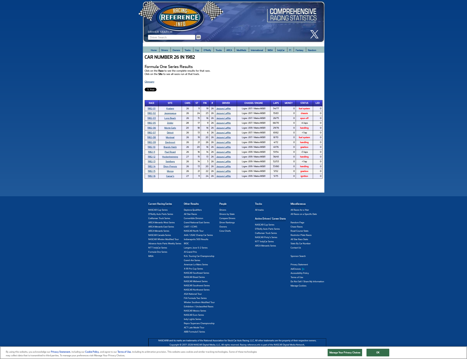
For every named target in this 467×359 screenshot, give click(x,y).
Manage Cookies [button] (298, 285)
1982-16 (151, 176)
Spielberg (170, 161)
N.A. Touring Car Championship (199, 256)
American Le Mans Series (196, 264)
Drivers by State (227, 214)
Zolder (170, 123)
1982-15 (151, 171)
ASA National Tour (193, 294)
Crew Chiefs (225, 231)
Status (304, 103)
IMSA (270, 50)
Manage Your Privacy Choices (344, 352)
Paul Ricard (170, 152)
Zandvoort (170, 142)
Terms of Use (297, 277)
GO (198, 37)
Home (154, 50)
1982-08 (151, 137)
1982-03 (151, 118)
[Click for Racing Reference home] (234, 21)
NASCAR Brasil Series (194, 277)
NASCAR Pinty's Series (266, 237)
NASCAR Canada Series (159, 235)
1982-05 (151, 123)
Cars (187, 103)
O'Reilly (207, 50)
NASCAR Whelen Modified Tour (163, 239)
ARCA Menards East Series (161, 226)
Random (312, 50)
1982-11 (151, 152)
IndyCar (281, 50)
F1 (290, 50)
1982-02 (151, 113)
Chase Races (297, 226)
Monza (170, 171)
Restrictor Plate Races (301, 235)
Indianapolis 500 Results (196, 239)
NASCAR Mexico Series (195, 310)
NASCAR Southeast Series (196, 273)
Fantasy (299, 50)
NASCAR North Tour (194, 231)
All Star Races (190, 214)
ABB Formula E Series (194, 331)
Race (151, 103)
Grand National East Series (197, 222)
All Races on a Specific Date (304, 214)
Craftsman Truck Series (159, 218)
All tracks (259, 210)
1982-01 (151, 108)
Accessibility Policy (300, 273)
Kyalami (170, 108)
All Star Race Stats (299, 239)
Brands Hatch (170, 147)
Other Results (191, 203)
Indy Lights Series (192, 319)
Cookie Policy (92, 351)
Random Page (297, 222)
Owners (176, 50)
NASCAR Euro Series (194, 315)
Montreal (170, 137)
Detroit (170, 132)
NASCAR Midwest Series (196, 281)
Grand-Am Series (192, 260)
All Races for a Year (300, 210)
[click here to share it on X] (315, 34)
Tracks (188, 50)
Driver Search (160, 31)
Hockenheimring (170, 156)
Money (289, 103)
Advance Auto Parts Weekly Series (164, 243)
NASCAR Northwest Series (197, 289)
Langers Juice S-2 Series (196, 247)
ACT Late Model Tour (194, 327)
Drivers (164, 50)
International (257, 50)
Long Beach (170, 118)
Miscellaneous (298, 203)
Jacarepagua (170, 113)
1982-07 (151, 132)
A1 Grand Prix (190, 252)
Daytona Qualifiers (193, 210)
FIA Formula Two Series (195, 298)
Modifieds (241, 50)
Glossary (149, 81)
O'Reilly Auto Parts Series (160, 214)
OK (378, 352)
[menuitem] (308, 269)
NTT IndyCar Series (157, 247)
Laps (276, 103)
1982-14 (151, 166)
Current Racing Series (160, 203)
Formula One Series (157, 252)
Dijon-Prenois (170, 166)
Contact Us (296, 247)
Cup (197, 50)
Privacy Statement (299, 264)
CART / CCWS (190, 226)
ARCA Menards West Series (161, 222)
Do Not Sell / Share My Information (307, 281)
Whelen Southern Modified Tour (199, 302)
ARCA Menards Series (158, 231)
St (197, 103)
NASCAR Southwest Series (197, 285)
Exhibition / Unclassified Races (198, 306)
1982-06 (151, 128)
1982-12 (151, 156)
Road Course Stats (299, 231)
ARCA (229, 50)
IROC (186, 243)
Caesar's (170, 176)
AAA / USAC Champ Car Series (198, 235)
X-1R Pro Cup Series (193, 268)
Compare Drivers (227, 218)
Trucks (219, 50)
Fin (205, 103)
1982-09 (151, 142)
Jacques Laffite (223, 108)
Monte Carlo (170, 128)
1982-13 (151, 161)
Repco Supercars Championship (199, 323)
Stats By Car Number (301, 243)
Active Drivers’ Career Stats (270, 218)
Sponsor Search (298, 256)
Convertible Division (193, 218)
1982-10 (151, 147)
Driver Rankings (227, 222)
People (223, 203)
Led (318, 103)
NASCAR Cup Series (158, 210)
